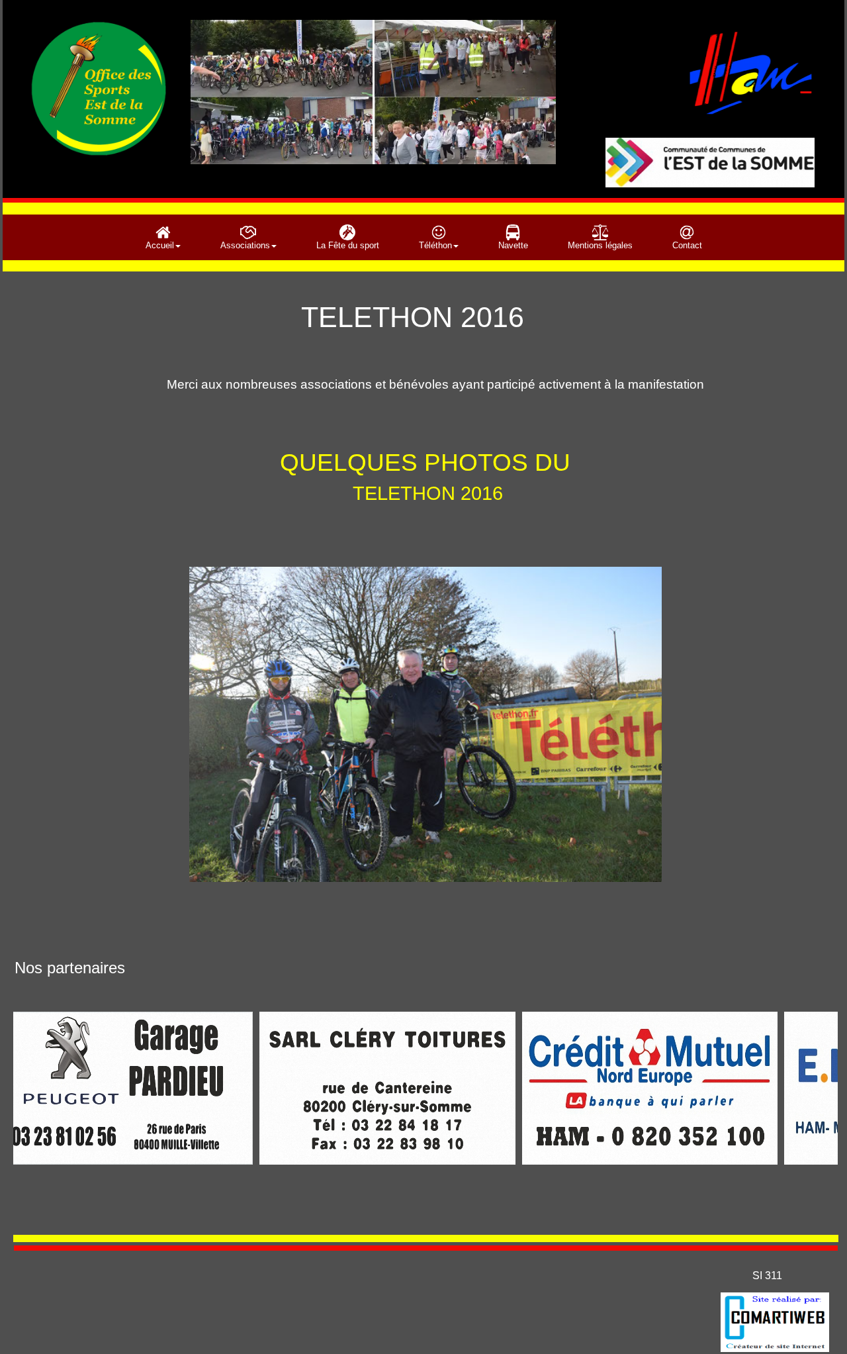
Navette (513, 245)
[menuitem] (163, 237)
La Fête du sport (347, 245)
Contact (687, 245)
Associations (245, 245)
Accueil (160, 245)
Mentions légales (600, 245)
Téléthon (435, 245)
